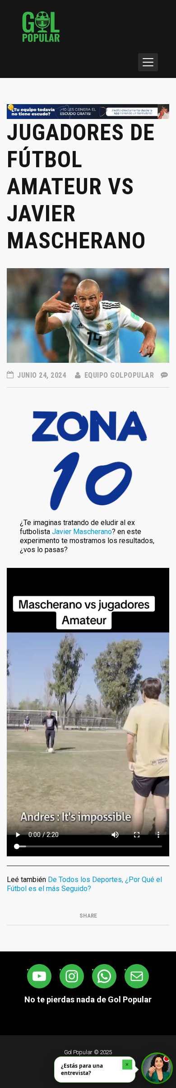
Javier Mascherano (82, 531)
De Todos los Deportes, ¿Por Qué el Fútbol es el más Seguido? (84, 884)
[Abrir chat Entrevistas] (157, 1068)
